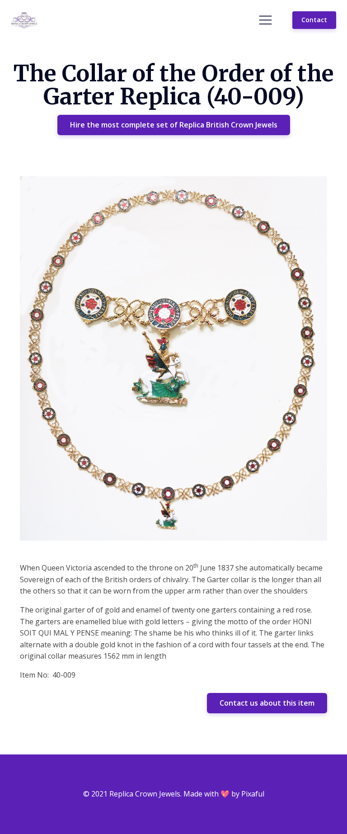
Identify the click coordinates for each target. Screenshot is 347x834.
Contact (314, 19)
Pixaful (252, 794)
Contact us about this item (267, 703)
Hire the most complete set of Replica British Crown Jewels (173, 125)
